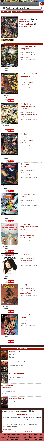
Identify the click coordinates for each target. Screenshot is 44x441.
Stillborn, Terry (25, 172)
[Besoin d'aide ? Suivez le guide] (33, 411)
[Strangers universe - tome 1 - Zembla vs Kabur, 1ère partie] (9, 66)
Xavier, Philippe (25, 293)
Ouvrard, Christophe (27, 203)
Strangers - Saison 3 (17, 362)
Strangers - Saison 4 (17, 398)
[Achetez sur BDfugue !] (9, 101)
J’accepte (38, 439)
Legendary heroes (16, 351)
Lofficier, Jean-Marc (27, 55)
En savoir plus (27, 439)
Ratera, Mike (24, 57)
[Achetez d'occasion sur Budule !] (7, 41)
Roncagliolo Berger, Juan (28, 175)
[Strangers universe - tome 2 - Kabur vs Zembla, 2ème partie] (9, 94)
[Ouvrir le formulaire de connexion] (42, 3)
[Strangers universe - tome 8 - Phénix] (9, 274)
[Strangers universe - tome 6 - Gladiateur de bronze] (9, 214)
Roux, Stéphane (25, 263)
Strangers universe (16, 373)
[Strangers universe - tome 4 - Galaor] (9, 154)
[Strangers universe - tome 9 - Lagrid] (9, 304)
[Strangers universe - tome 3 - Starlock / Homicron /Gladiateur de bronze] (9, 124)
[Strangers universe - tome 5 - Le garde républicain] (9, 184)
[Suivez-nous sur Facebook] (3, 8)
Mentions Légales (6, 429)
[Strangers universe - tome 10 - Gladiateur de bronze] (9, 334)
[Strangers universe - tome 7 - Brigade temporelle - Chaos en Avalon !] (9, 244)
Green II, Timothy (26, 237)
